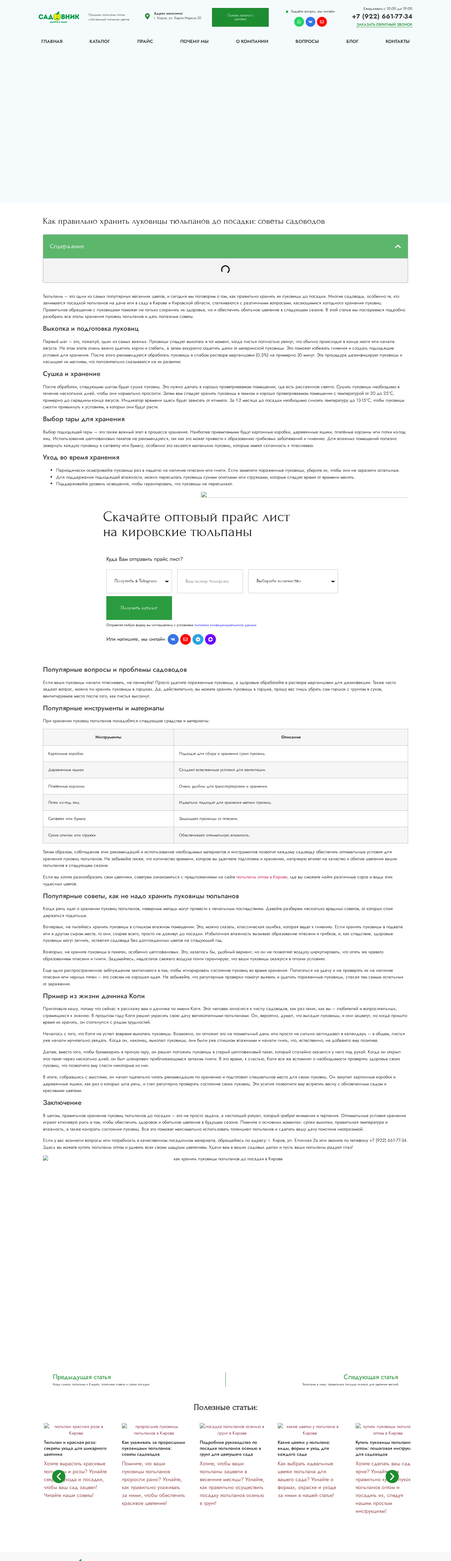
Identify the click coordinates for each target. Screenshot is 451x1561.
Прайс (145, 41)
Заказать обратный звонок (384, 24)
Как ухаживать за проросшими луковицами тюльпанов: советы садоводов (153, 1448)
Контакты (398, 41)
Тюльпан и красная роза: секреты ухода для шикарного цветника (75, 1448)
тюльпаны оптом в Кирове (261, 876)
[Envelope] (322, 22)
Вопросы (307, 41)
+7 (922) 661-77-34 (382, 16)
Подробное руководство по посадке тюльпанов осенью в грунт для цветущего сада (230, 1448)
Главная (51, 41)
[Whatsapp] (299, 22)
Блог (352, 41)
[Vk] (311, 22)
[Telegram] (197, 639)
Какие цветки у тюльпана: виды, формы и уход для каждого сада (304, 1448)
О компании (252, 41)
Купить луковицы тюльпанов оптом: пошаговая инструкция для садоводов (386, 1448)
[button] (398, 246)
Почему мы (194, 41)
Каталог (99, 41)
